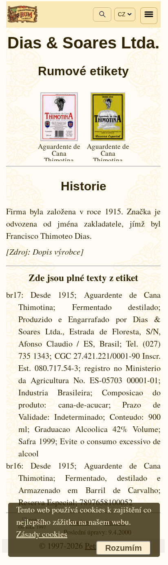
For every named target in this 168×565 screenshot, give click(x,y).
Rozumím (123, 547)
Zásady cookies (41, 533)
